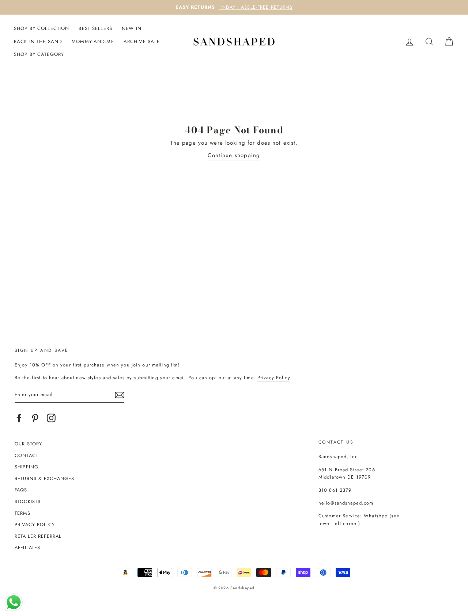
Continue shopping (234, 155)
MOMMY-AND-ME (93, 41)
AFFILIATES (27, 547)
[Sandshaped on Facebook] (19, 418)
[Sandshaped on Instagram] (51, 418)
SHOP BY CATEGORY (39, 54)
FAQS (21, 489)
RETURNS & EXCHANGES (44, 478)
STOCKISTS (28, 501)
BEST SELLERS (95, 28)
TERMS (22, 513)
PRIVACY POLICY (35, 524)
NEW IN (131, 28)
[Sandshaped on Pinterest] (35, 418)
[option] (234, 7)
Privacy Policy (273, 377)
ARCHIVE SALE (142, 41)
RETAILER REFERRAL (38, 536)
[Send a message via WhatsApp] (14, 602)
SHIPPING (26, 466)
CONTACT (26, 455)
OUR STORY (28, 443)
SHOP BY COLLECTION (41, 28)
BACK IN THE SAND (38, 41)
